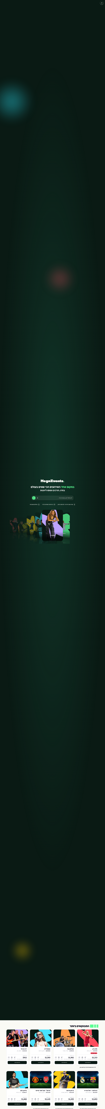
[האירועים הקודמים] (5, 525)
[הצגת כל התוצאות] (33, 497)
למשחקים (73, 533)
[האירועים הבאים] (99, 525)
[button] (88, 1067)
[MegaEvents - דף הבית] (52, 481)
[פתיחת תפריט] (101, 3)
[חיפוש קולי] (37, 497)
